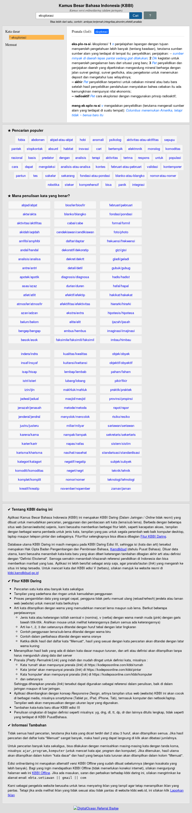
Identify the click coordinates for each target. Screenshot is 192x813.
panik (122, 184)
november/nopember (75, 488)
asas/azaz (29, 285)
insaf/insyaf (29, 362)
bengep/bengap (29, 330)
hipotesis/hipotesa (121, 312)
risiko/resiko (121, 416)
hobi (83, 139)
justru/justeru (29, 425)
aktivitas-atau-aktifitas (143, 139)
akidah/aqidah (30, 232)
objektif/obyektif (121, 362)
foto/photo (121, 232)
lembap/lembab (75, 371)
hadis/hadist (121, 276)
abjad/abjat (29, 205)
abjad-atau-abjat (61, 139)
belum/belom (29, 321)
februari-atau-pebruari (126, 166)
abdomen (37, 139)
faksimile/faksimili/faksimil (75, 339)
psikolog (115, 139)
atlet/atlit (29, 294)
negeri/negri (75, 470)
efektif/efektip (75, 294)
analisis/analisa (29, 258)
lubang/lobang (75, 380)
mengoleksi (47, 166)
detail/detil (75, 267)
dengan (64, 157)
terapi (96, 157)
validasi (152, 166)
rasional (16, 157)
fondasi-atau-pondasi (95, 175)
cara (15, 166)
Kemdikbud (118, 549)
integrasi (138, 184)
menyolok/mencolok (75, 416)
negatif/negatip (75, 461)
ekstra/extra (75, 312)
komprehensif (89, 184)
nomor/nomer (75, 479)
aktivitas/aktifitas (29, 223)
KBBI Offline (41, 772)
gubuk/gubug (121, 267)
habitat (68, 148)
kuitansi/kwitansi (75, 362)
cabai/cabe (75, 223)
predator (48, 157)
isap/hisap (29, 371)
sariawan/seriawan (121, 425)
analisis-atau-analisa (75, 166)
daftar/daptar (75, 240)
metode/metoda (75, 407)
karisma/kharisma (29, 452)
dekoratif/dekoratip (75, 249)
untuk (159, 157)
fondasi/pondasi (121, 214)
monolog (154, 148)
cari (99, 148)
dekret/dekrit (75, 258)
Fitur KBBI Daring (153, 536)
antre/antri (29, 267)
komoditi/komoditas (29, 470)
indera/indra (29, 353)
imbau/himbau (121, 339)
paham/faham (121, 371)
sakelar (50, 175)
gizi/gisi (121, 249)
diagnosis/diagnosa (75, 276)
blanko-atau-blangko (130, 175)
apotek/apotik (29, 276)
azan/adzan (29, 312)
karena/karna (29, 434)
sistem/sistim (121, 443)
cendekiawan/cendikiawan (75, 232)
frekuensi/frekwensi (121, 240)
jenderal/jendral (29, 416)
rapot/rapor (121, 407)
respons (144, 157)
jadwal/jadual (29, 398)
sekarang (67, 175)
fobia (21, 139)
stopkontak (35, 148)
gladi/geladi (121, 258)
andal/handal (29, 249)
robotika (53, 184)
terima (128, 157)
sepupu (169, 139)
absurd (53, 148)
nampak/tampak (75, 434)
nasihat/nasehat (75, 452)
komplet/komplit (29, 479)
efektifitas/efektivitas (75, 303)
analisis (80, 157)
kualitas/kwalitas (75, 353)
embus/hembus (75, 330)
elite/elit (75, 321)
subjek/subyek (121, 461)
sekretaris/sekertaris (121, 434)
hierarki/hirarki (121, 303)
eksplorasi (19, 37)
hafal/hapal (121, 285)
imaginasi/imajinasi (121, 330)
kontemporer (173, 166)
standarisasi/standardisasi (121, 452)
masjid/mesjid (75, 398)
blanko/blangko (75, 214)
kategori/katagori (30, 461)
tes (35, 175)
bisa (109, 184)
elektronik (135, 148)
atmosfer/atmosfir (29, 303)
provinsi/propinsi (121, 398)
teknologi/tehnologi (121, 479)
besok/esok (29, 339)
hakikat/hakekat (121, 294)
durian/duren (75, 285)
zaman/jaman (121, 488)
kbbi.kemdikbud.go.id (23, 572)
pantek (16, 148)
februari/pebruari (120, 205)
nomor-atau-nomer (163, 175)
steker (69, 184)
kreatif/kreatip (29, 488)
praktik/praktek (121, 389)
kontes (101, 166)
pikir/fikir (121, 380)
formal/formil (121, 223)
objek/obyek (121, 353)
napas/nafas (75, 443)
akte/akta (29, 214)
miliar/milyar (75, 425)
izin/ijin (29, 389)
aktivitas (112, 157)
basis (32, 157)
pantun (21, 175)
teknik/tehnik (121, 470)
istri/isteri (29, 380)
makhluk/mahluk (75, 389)
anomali (98, 139)
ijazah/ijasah (121, 321)
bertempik (115, 148)
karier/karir (29, 443)
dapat (29, 166)
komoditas (173, 148)
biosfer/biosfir (75, 205)
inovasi (84, 148)
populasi (175, 157)
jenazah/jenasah (29, 407)
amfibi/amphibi (29, 240)
